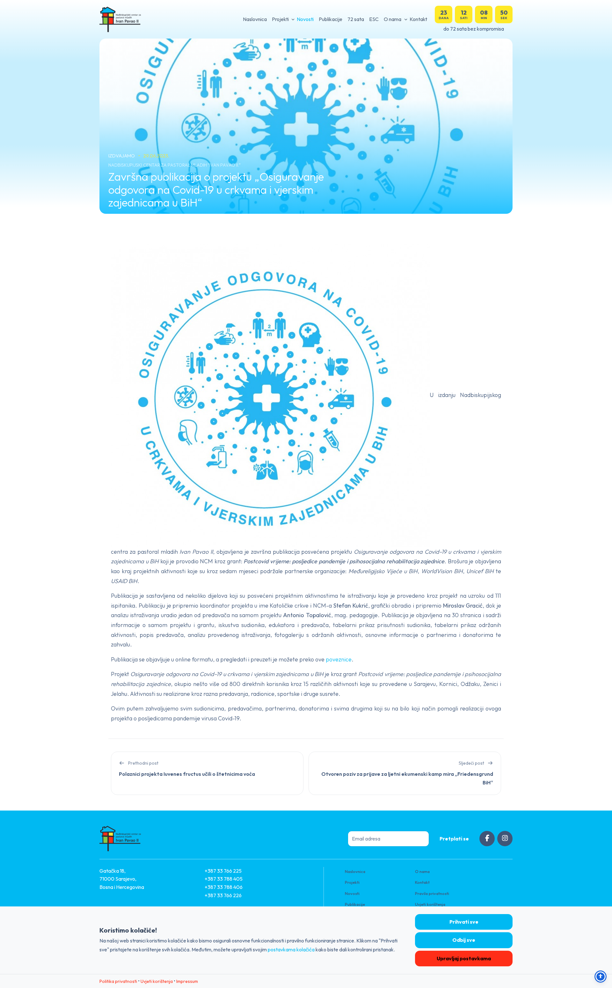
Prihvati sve (463, 922)
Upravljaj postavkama (464, 958)
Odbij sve (463, 940)
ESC (374, 19)
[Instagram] (505, 838)
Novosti (305, 19)
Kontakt (418, 19)
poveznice (339, 659)
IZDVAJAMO (122, 156)
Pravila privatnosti (432, 893)
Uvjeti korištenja (430, 904)
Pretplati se (454, 838)
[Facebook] (487, 838)
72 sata (355, 19)
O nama (392, 19)
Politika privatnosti (118, 981)
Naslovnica (255, 19)
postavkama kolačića (291, 949)
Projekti (280, 19)
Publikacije (330, 19)
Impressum (187, 981)
